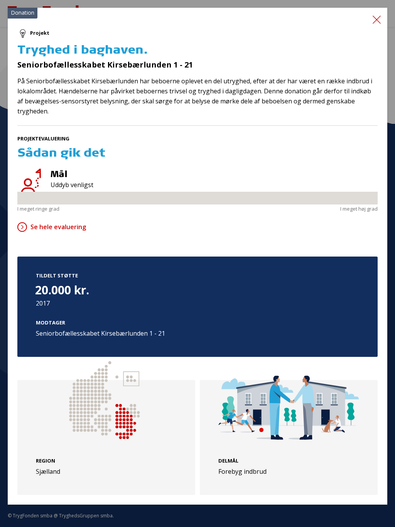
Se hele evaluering (58, 227)
